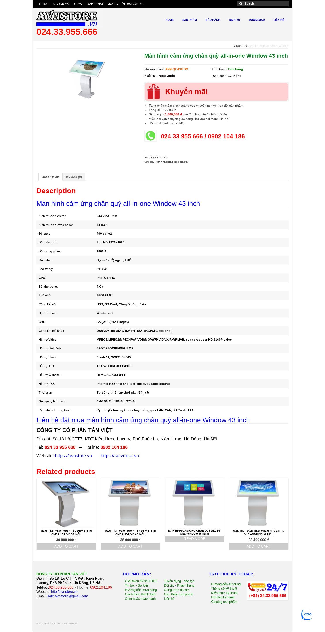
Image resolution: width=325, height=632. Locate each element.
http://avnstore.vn (64, 592)
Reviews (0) (73, 177)
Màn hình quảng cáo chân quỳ (268, 46)
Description (50, 177)
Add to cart (66, 546)
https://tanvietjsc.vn (120, 455)
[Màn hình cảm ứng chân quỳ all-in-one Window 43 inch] (87, 80)
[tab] (50, 177)
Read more (194, 539)
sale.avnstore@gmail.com (67, 596)
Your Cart (135, 3)
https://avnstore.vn (73, 455)
